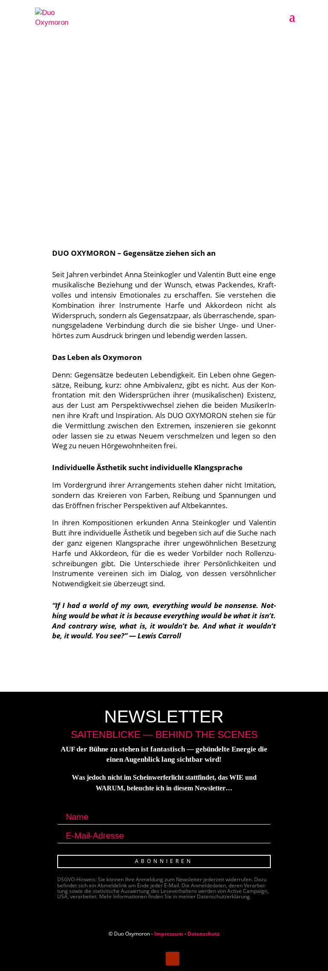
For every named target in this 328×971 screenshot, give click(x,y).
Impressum (168, 933)
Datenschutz (203, 933)
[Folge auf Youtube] (172, 958)
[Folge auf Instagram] (155, 958)
